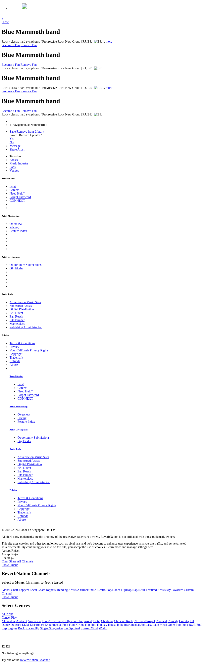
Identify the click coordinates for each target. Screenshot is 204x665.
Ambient (21, 621)
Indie (120, 624)
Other (171, 624)
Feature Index (18, 231)
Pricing (14, 227)
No (12, 142)
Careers (14, 190)
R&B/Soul (195, 624)
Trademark (16, 357)
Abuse (14, 364)
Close (5, 22)
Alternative (9, 621)
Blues (59, 621)
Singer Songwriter (51, 628)
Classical (161, 621)
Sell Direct (16, 313)
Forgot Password (20, 197)
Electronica (37, 624)
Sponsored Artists (21, 305)
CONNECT (17, 200)
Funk (72, 624)
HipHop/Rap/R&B (133, 590)
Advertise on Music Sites (25, 302)
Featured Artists (156, 590)
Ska (66, 628)
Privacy (14, 346)
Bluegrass (48, 621)
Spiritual (74, 628)
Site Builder (17, 320)
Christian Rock (123, 621)
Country (184, 621)
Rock (21, 628)
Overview (16, 223)
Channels (27, 561)
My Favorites (174, 590)
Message (15, 146)
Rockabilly (32, 628)
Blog (13, 186)
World (103, 628)
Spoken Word (89, 628)
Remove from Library (30, 131)
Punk (184, 624)
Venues (14, 170)
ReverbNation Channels (35, 660)
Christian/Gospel (144, 621)
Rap (4, 628)
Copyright (16, 354)
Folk (65, 624)
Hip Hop (90, 624)
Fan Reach (16, 316)
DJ (192, 621)
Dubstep (16, 624)
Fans (13, 167)
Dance (6, 624)
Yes (12, 138)
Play (14, 617)
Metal (163, 624)
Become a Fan (11, 45)
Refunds (15, 361)
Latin (155, 624)
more (109, 41)
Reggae (12, 628)
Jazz (149, 624)
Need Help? (17, 193)
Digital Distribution (22, 309)
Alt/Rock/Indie (86, 590)
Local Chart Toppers (43, 590)
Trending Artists (66, 590)
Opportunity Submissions (25, 264)
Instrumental (132, 624)
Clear (5, 561)
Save (13, 131)
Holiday (102, 624)
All (4, 614)
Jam (142, 624)
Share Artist (17, 149)
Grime (80, 624)
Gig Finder (16, 268)
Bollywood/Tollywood (77, 621)
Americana (34, 621)
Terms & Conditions (22, 343)
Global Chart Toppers (15, 590)
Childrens (107, 621)
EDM (25, 624)
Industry (19, 163)
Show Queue (10, 565)
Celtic (96, 621)
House (112, 624)
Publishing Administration (26, 327)
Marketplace (17, 323)
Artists (14, 159)
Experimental (53, 624)
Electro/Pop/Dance (108, 590)
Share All (15, 561)
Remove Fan (29, 45)
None (9, 614)
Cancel (6, 617)
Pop (178, 624)
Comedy (173, 621)
